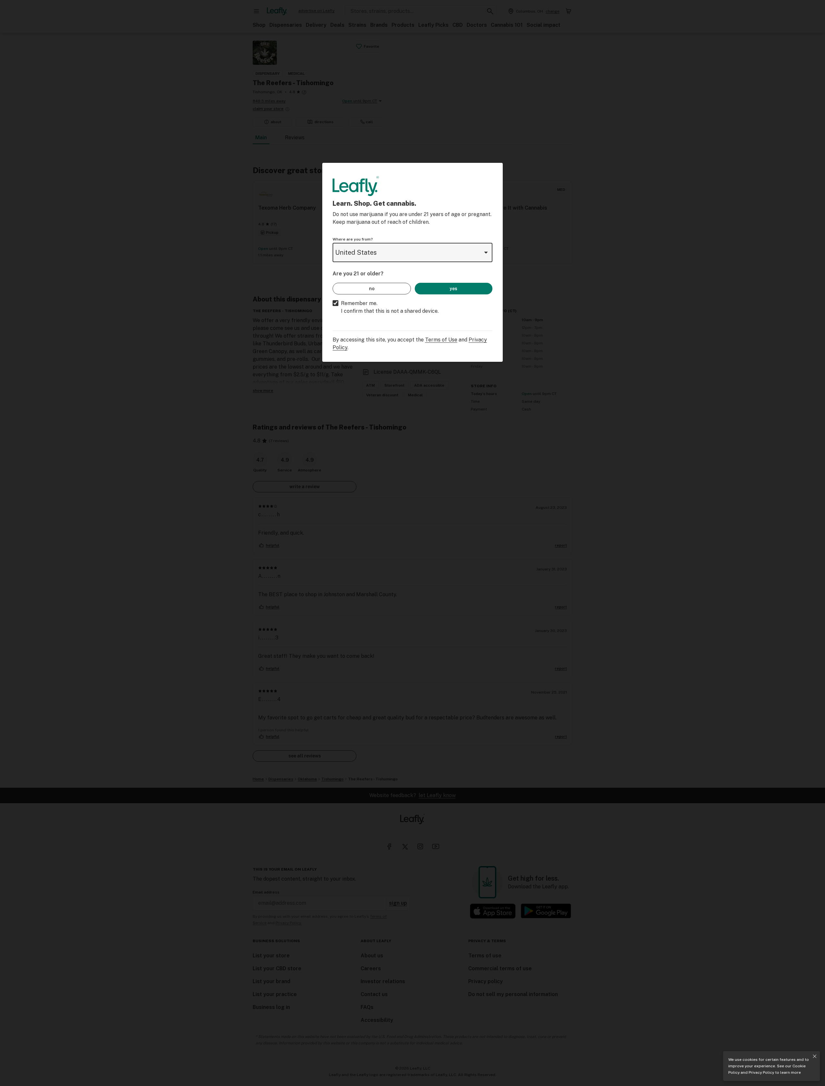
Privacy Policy (761, 1072)
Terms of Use (441, 340)
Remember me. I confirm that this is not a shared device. (390, 307)
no (371, 288)
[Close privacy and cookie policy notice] (814, 1056)
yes (453, 288)
